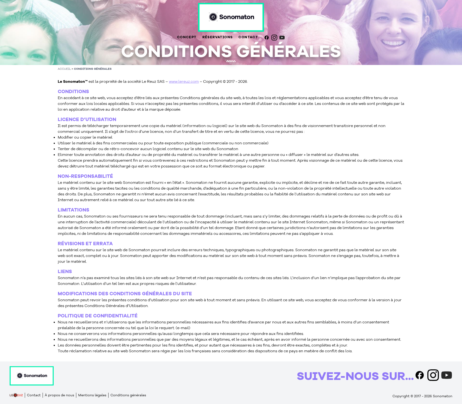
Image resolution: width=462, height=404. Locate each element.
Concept (187, 37)
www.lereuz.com (184, 81)
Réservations (217, 37)
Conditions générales (93, 69)
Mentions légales (92, 395)
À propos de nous (59, 395)
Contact (248, 37)
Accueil (64, 69)
